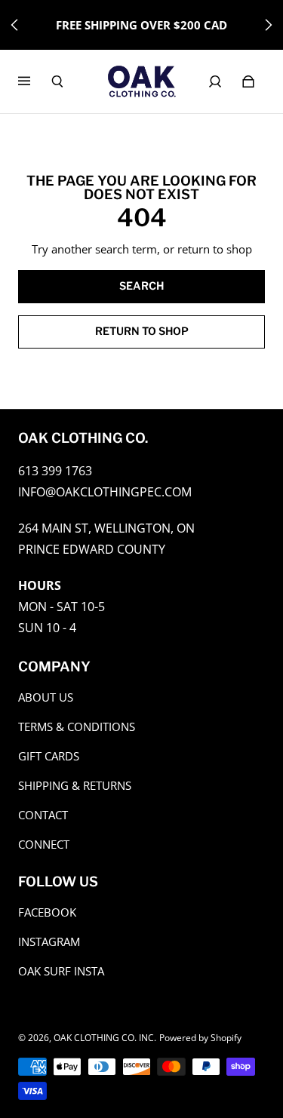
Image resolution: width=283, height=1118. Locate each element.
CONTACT (43, 815)
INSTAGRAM (49, 942)
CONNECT (43, 844)
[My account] (215, 81)
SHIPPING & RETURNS (74, 786)
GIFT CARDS (48, 756)
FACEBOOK (47, 912)
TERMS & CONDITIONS (76, 727)
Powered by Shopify (200, 1037)
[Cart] (248, 81)
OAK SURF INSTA (61, 971)
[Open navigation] (34, 81)
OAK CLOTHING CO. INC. (105, 1037)
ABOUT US (45, 697)
